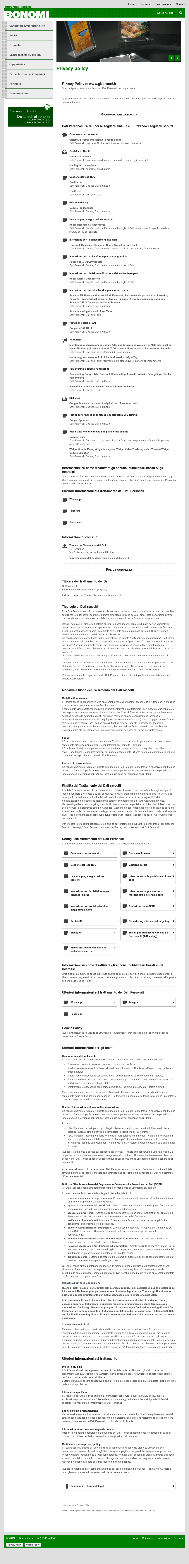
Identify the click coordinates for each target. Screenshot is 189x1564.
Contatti (180, 4)
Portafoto (15, 83)
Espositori (15, 45)
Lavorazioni (162, 4)
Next (177, 58)
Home (131, 4)
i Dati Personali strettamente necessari (123, 1510)
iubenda (65, 1510)
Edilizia (13, 35)
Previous (171, 58)
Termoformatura (19, 93)
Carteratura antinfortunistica (27, 25)
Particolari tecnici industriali (27, 74)
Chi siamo (145, 4)
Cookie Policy (83, 1036)
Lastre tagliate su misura (25, 54)
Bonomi (28, 12)
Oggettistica (17, 64)
